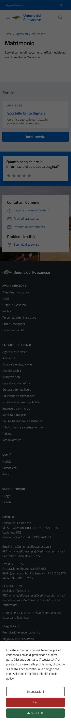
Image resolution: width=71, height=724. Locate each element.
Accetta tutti (35, 713)
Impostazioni (35, 691)
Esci (35, 702)
